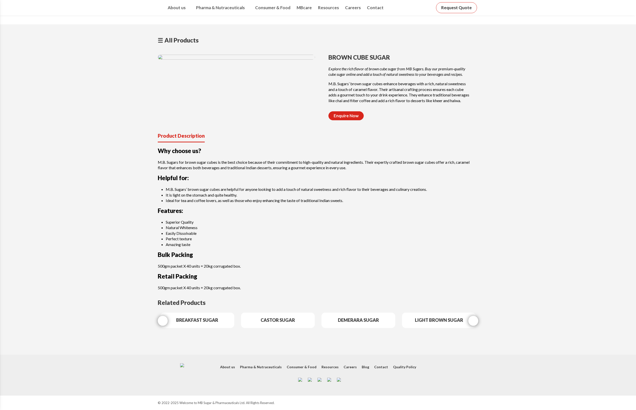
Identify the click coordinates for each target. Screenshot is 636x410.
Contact (375, 7)
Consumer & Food (272, 7)
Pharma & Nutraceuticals (220, 7)
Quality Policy (404, 367)
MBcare (304, 7)
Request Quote (456, 7)
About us (177, 7)
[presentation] (163, 321)
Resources (328, 7)
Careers (353, 7)
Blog (365, 367)
